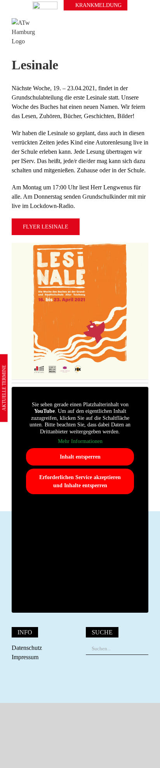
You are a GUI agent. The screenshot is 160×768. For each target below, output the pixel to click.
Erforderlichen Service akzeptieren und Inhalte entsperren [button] (80, 481)
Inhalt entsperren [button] (80, 457)
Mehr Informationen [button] (80, 441)
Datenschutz (27, 647)
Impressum (25, 657)
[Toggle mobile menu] (145, 32)
